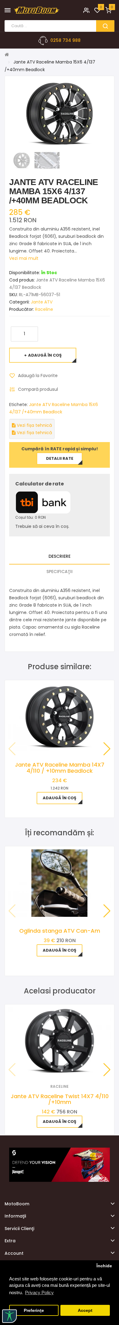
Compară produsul (38, 389)
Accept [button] (85, 1310)
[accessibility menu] (9, 1316)
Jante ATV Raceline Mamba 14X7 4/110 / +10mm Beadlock (59, 768)
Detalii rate (59, 458)
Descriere (59, 556)
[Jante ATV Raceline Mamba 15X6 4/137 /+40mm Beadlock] (21, 160)
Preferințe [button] (34, 1310)
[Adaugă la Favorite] (51, 1067)
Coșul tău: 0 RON (30, 517)
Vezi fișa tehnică (34, 425)
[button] (107, 749)
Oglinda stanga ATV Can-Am (59, 931)
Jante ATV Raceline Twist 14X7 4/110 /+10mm (60, 1099)
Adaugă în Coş (45, 355)
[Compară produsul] (67, 1067)
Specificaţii (59, 571)
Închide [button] (104, 1266)
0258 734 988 (65, 40)
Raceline (44, 309)
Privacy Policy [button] (39, 1292)
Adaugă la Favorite (38, 375)
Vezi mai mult (23, 258)
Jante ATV (41, 302)
